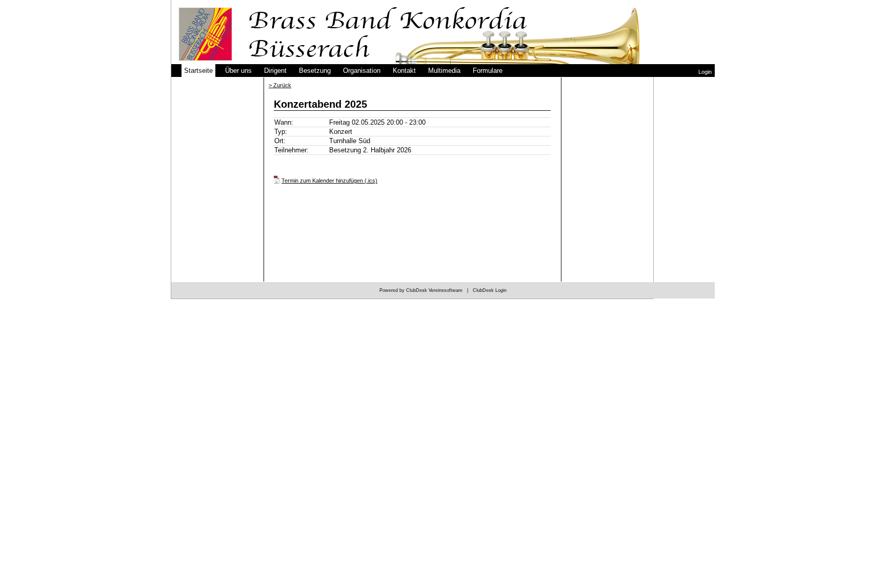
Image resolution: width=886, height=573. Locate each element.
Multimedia (444, 70)
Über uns (238, 70)
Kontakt (404, 70)
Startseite (198, 70)
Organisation (361, 70)
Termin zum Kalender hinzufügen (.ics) (329, 180)
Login (705, 72)
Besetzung (315, 70)
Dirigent (275, 70)
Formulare (487, 70)
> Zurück (280, 85)
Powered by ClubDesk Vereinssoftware (420, 290)
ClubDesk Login (490, 290)
